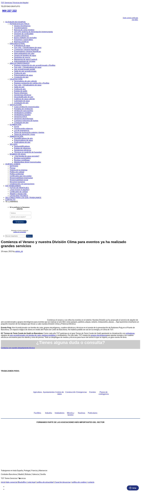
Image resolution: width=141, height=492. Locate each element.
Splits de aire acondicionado (25, 71)
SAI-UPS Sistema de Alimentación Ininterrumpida (33, 32)
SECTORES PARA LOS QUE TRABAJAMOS (23, 198)
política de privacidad (19, 232)
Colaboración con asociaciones (22, 184)
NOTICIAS (14, 166)
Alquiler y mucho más (18, 194)
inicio (3, 482)
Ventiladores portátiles (23, 113)
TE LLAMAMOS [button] (11, 202)
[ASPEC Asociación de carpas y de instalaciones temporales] (96, 437)
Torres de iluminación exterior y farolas (29, 132)
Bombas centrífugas (22, 160)
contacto (91, 482)
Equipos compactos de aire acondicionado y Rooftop (34, 65)
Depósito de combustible (23, 34)
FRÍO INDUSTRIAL (17, 44)
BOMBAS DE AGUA (18, 154)
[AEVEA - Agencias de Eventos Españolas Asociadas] (87, 455)
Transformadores (20, 28)
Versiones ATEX (20, 117)
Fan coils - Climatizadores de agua (27, 47)
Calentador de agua (22, 101)
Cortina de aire (20, 73)
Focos (16, 126)
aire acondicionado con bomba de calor (25, 335)
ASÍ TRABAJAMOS (13, 186)
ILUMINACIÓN (15, 124)
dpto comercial (12, 482)
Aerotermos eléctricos (22, 95)
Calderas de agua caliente (24, 99)
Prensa (12, 168)
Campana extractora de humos (26, 121)
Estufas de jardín (20, 91)
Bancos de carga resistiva (24, 30)
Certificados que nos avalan (21, 176)
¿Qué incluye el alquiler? (19, 190)
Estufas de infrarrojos (22, 148)
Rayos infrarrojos (20, 93)
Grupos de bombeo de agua (25, 55)
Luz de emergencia (21, 130)
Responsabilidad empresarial (21, 178)
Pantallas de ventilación (23, 109)
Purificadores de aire (22, 142)
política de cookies (79, 482)
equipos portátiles (48, 335)
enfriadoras (130, 333)
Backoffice (22, 482)
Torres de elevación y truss (24, 134)
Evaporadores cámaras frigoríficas (27, 51)
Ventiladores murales (22, 115)
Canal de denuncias (62, 482)
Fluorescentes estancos (23, 128)
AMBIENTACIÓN (16, 136)
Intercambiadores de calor (24, 53)
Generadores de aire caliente (25, 81)
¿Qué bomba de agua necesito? (26, 156)
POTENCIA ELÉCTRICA (19, 24)
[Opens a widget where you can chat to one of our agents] (133, 488)
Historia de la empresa (18, 170)
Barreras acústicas (21, 42)
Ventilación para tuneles (23, 111)
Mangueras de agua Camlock (25, 59)
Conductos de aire (21, 77)
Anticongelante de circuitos (24, 61)
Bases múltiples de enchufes (25, 38)
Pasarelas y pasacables (23, 40)
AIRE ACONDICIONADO (19, 63)
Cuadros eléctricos (21, 36)
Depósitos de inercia (22, 57)
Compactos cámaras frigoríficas (26, 49)
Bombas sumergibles (22, 158)
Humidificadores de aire (23, 138)
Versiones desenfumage (23, 119)
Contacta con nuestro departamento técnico (18, 348)
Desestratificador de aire (23, 97)
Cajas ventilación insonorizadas (26, 107)
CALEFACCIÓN (16, 79)
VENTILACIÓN (16, 105)
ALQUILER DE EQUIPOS (15, 22)
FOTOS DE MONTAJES (19, 188)
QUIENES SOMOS (12, 164)
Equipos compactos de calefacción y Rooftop (31, 83)
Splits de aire (19, 87)
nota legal (31, 482)
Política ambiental (17, 174)
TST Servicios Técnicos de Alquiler (14, 3)
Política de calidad (17, 172)
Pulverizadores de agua (23, 75)
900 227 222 (9, 10)
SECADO (13, 144)
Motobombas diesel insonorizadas (27, 162)
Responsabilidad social (19, 180)
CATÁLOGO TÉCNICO (19, 196)
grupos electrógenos (98, 335)
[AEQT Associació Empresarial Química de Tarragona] (53, 455)
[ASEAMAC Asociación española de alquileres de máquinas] (62, 437)
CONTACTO (10, 200)
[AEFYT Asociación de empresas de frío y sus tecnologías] (19, 455)
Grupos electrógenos (22, 26)
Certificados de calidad (19, 192)
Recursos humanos (17, 182)
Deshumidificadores (22, 146)
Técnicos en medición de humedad (28, 152)
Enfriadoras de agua (22, 46)
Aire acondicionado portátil (24, 69)
